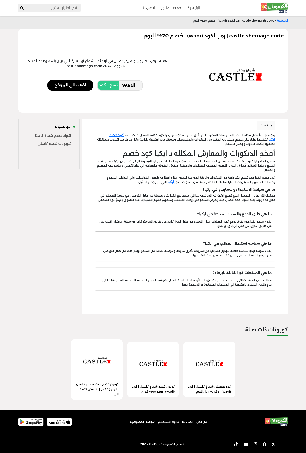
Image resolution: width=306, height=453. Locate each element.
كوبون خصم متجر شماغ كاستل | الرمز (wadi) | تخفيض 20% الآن (97, 389)
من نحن (201, 422)
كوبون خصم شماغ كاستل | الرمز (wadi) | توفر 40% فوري (153, 389)
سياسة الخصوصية (142, 422)
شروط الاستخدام (168, 422)
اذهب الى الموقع (70, 85)
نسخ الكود (108, 85)
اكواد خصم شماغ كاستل (52, 136)
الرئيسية (193, 8)
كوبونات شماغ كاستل (54, 144)
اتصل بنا (148, 8)
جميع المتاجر (171, 8)
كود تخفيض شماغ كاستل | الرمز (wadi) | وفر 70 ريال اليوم (209, 389)
